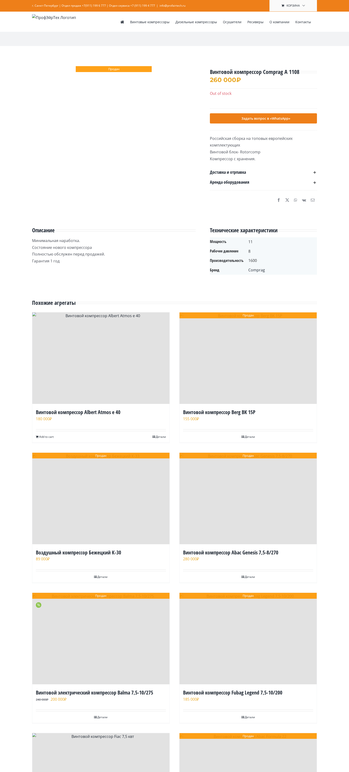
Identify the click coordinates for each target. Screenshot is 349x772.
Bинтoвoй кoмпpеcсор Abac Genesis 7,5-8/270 (230, 552)
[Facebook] (278, 200)
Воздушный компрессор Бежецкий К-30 (78, 552)
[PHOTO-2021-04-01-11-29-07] (114, 100)
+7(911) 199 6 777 (94, 6)
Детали (161, 437)
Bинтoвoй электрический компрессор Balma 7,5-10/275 (94, 692)
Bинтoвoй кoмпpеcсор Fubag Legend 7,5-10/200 (232, 692)
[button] (263, 172)
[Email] (312, 200)
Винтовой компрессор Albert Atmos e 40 (78, 412)
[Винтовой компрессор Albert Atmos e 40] (101, 358)
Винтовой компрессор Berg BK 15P (219, 412)
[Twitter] (287, 200)
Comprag (256, 270)
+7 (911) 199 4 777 (142, 6)
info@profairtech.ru (172, 6)
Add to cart (46, 437)
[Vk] (304, 200)
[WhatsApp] (296, 200)
